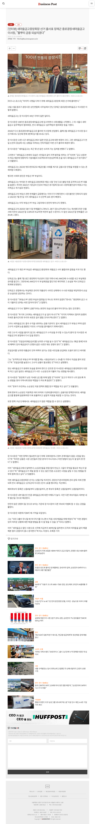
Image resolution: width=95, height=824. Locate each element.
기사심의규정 (55, 796)
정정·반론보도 (44, 796)
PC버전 (47, 786)
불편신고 (64, 796)
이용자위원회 (62, 791)
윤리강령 (39, 791)
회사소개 (31, 791)
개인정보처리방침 (50, 791)
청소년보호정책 (32, 796)
